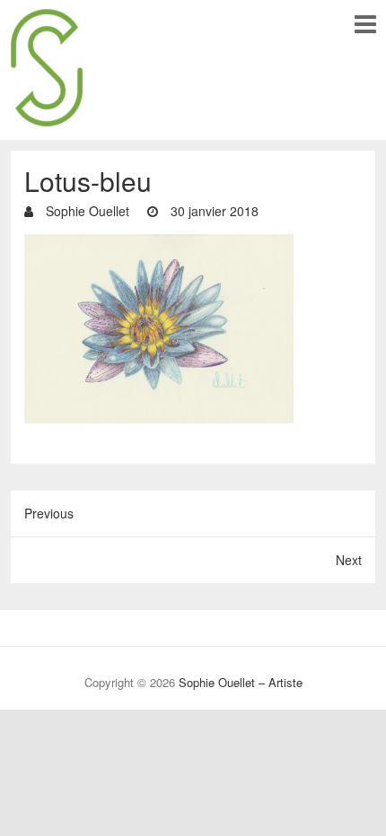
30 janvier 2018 (213, 211)
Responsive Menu (365, 23)
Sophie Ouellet (85, 211)
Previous (49, 513)
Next (349, 560)
